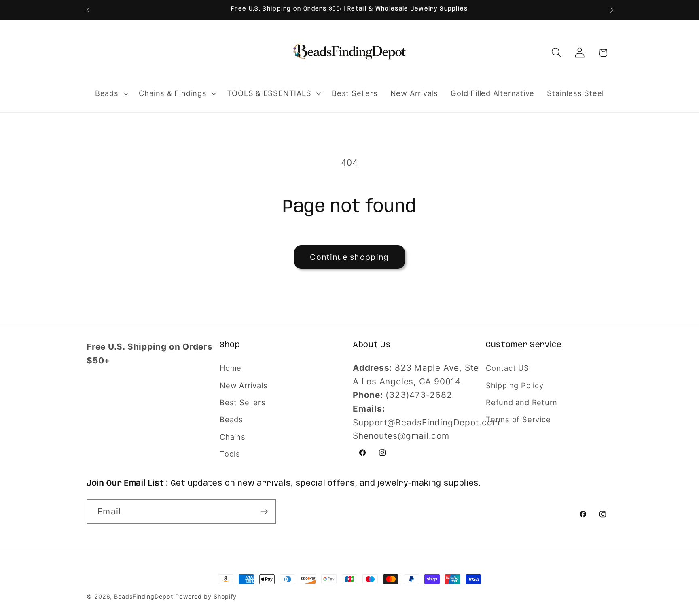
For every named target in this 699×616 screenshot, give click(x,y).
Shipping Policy (515, 385)
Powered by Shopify (206, 596)
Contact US (507, 367)
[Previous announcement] (88, 10)
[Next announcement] (612, 10)
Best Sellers (242, 402)
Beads (231, 419)
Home (230, 367)
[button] (111, 93)
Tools (230, 453)
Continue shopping (349, 257)
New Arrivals (243, 385)
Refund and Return (521, 402)
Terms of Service (518, 419)
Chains (233, 436)
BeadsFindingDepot (143, 596)
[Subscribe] (263, 511)
